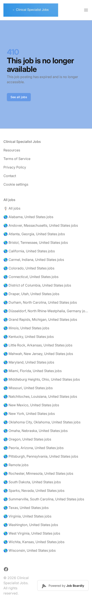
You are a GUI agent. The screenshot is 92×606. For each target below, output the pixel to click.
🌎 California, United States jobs (29, 251)
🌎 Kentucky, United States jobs (28, 336)
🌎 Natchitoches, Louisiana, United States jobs (40, 396)
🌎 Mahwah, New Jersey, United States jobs (38, 354)
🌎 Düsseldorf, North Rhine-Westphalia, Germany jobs (46, 311)
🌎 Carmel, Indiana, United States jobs (33, 259)
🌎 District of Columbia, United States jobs (37, 285)
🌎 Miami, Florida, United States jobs (32, 371)
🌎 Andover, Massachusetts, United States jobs (40, 225)
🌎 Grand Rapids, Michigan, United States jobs (40, 319)
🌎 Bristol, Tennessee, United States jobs (35, 242)
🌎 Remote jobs (15, 465)
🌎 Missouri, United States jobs (28, 388)
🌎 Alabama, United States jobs (28, 217)
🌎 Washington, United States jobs (30, 525)
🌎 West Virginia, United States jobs (31, 533)
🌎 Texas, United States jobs (26, 507)
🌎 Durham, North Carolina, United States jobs (40, 302)
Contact (9, 176)
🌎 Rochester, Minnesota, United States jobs (38, 473)
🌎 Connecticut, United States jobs (30, 277)
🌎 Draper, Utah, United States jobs (31, 294)
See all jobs (18, 97)
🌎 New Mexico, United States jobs (31, 405)
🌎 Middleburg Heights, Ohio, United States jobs (41, 379)
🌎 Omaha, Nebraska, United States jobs (35, 431)
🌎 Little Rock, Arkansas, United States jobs (37, 345)
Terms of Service (16, 159)
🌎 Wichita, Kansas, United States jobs (33, 542)
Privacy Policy (14, 167)
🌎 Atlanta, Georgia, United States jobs (34, 234)
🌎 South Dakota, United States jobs (32, 482)
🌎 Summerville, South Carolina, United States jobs (43, 499)
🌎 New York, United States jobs (29, 413)
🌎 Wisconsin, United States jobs (29, 550)
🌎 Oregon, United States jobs (27, 439)
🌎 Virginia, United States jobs (27, 516)
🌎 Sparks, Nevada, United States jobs (33, 490)
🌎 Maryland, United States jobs (28, 362)
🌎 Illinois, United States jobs (26, 328)
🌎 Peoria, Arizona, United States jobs (33, 448)
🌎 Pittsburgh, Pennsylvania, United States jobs (40, 456)
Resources (11, 150)
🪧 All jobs (11, 208)
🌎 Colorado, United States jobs (28, 268)
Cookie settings (15, 184)
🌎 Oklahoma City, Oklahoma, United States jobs (41, 422)
